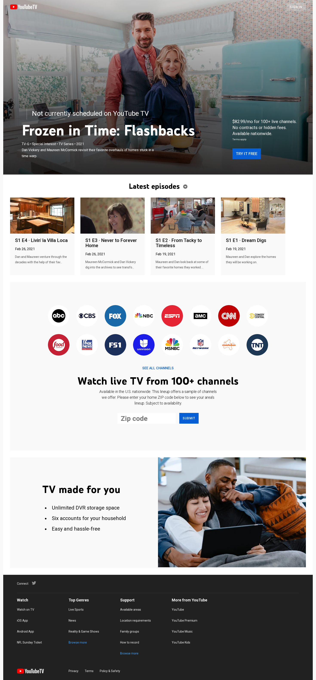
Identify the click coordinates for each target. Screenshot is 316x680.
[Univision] (144, 345)
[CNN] (229, 316)
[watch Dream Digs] (253, 216)
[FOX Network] (115, 316)
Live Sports (76, 609)
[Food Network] (58, 345)
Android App (25, 631)
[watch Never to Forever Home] (112, 216)
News (72, 620)
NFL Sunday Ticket (29, 642)
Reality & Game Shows (84, 631)
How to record (129, 642)
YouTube (178, 609)
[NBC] (144, 316)
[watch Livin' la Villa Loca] (42, 216)
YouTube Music (182, 631)
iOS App (22, 620)
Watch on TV (25, 609)
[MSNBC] (172, 345)
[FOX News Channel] (87, 345)
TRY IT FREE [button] (246, 153)
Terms (89, 671)
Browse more (78, 642)
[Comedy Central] (257, 316)
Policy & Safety (110, 671)
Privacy (73, 671)
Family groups (129, 631)
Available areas (130, 609)
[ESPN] (172, 316)
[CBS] (87, 316)
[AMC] (200, 316)
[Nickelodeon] (229, 345)
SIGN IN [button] (296, 7)
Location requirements (135, 620)
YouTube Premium (184, 620)
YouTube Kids (181, 642)
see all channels (158, 368)
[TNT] (257, 345)
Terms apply (239, 139)
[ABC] (58, 316)
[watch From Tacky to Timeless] (183, 216)
